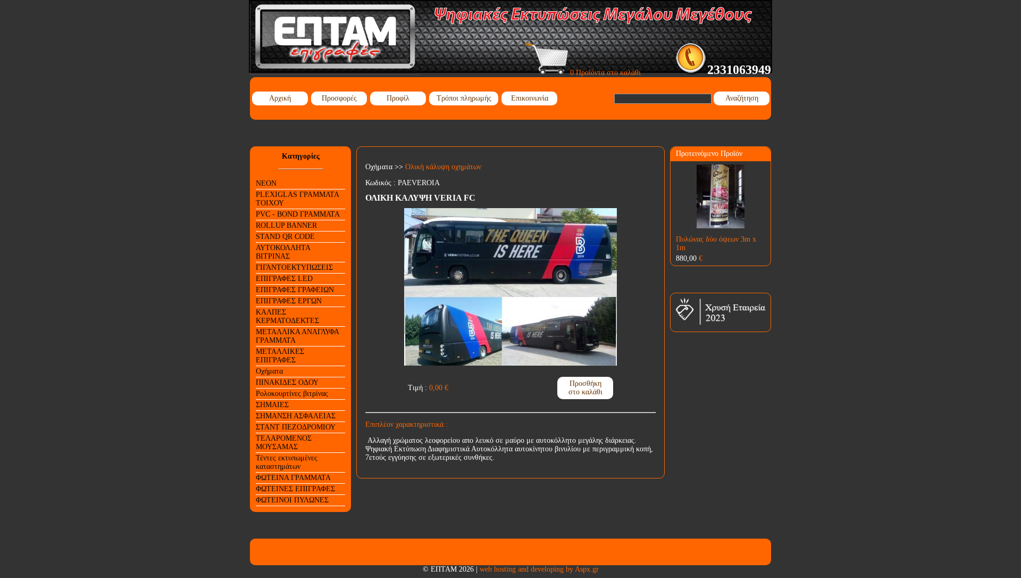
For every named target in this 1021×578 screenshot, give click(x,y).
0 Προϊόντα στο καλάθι (604, 73)
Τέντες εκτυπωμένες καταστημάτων (286, 462)
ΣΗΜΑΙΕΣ (272, 405)
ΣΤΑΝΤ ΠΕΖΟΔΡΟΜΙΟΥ (296, 427)
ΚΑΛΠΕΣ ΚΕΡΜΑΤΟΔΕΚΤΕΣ (287, 316)
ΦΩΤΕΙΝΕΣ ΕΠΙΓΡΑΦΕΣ (295, 489)
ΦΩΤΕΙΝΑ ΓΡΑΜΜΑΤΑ (293, 478)
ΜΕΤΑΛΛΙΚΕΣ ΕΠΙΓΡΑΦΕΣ (280, 356)
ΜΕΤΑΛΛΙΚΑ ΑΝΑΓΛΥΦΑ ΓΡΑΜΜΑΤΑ (297, 336)
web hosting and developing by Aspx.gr (539, 569)
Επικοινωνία (529, 98)
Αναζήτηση (741, 98)
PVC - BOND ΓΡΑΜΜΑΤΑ (298, 214)
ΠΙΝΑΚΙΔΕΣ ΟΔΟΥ (287, 382)
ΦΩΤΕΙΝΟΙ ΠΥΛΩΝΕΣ (292, 500)
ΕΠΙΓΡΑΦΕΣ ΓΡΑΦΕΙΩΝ (295, 290)
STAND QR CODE (285, 237)
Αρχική (280, 98)
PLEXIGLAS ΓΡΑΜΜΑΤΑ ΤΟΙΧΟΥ (297, 199)
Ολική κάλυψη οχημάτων (443, 167)
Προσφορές (339, 98)
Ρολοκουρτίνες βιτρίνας (292, 394)
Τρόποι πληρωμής (464, 98)
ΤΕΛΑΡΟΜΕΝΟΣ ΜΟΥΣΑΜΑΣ (284, 442)
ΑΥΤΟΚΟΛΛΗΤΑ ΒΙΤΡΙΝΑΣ (283, 252)
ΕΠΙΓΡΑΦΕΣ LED (284, 279)
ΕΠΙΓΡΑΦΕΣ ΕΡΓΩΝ (289, 301)
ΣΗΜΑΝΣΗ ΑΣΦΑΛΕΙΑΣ (296, 416)
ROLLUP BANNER (286, 225)
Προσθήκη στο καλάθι (585, 387)
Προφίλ (398, 98)
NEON (266, 183)
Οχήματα (269, 371)
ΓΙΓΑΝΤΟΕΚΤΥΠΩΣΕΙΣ (294, 267)
